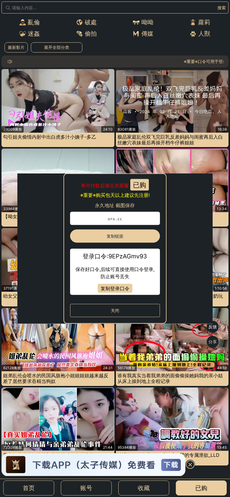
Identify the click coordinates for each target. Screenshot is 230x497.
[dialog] (115, 248)
